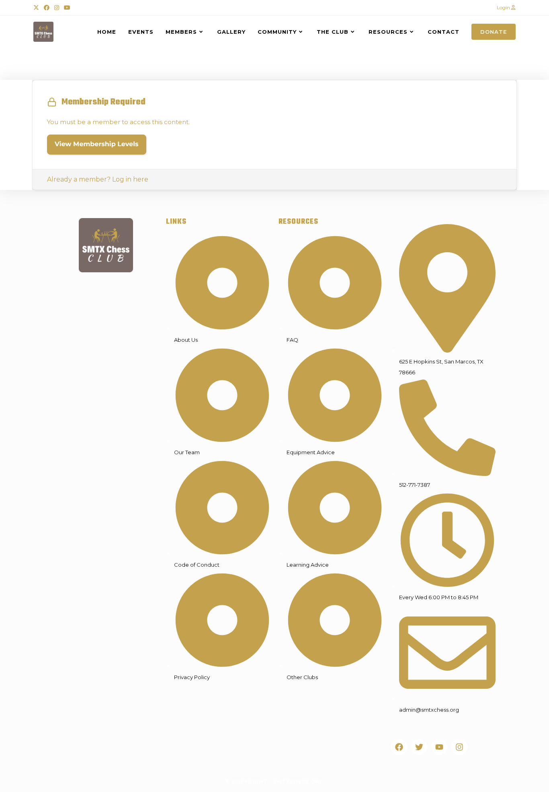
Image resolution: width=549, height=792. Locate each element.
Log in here (130, 179)
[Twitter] (419, 747)
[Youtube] (439, 747)
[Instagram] (459, 747)
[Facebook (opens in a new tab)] (46, 8)
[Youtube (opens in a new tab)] (67, 8)
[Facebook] (399, 747)
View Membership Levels (97, 144)
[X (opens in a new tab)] (37, 8)
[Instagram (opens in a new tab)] (56, 8)
